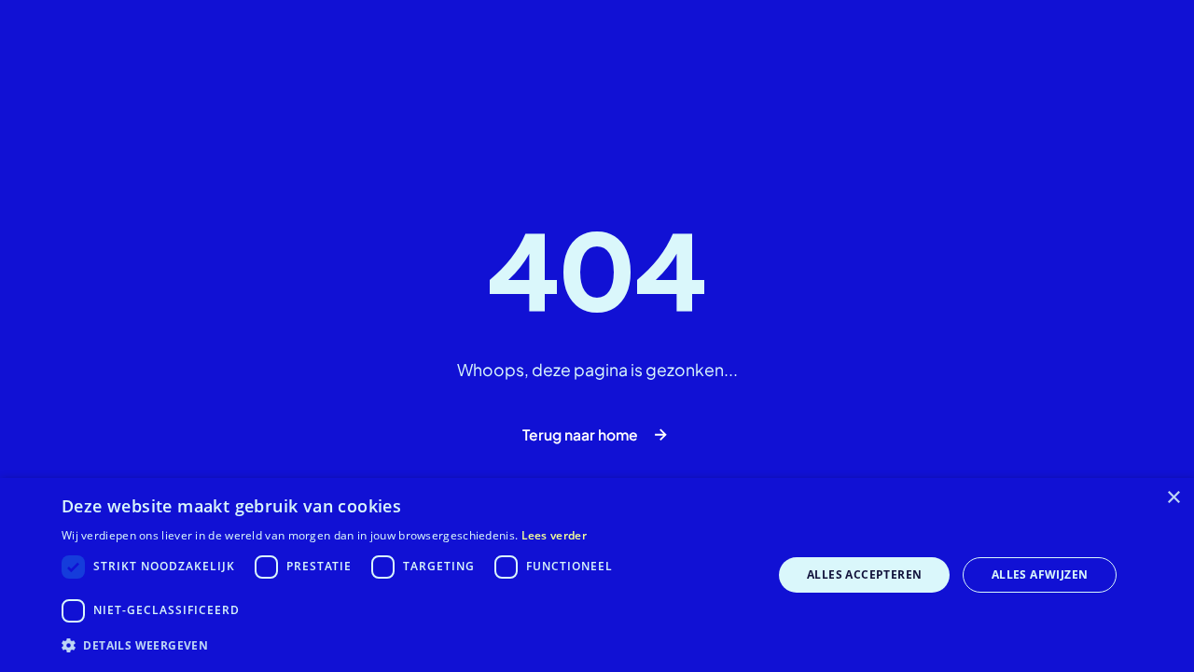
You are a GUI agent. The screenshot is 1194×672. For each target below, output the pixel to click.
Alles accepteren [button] (864, 574)
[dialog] (597, 575)
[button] (407, 646)
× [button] (1173, 498)
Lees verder (554, 535)
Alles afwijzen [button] (1040, 574)
